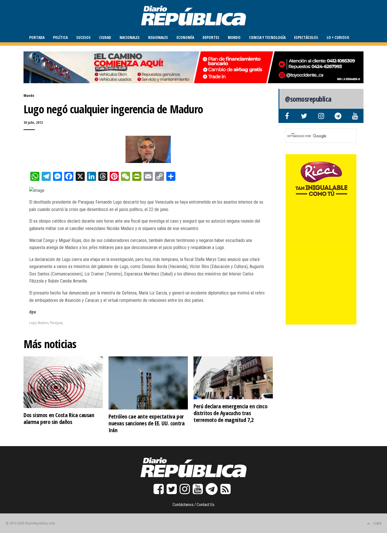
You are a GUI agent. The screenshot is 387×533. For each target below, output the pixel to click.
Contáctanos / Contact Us (193, 504)
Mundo (234, 37)
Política (60, 37)
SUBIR (377, 523)
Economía (185, 37)
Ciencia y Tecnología (267, 37)
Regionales (158, 37)
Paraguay (56, 323)
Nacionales (130, 37)
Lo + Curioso (338, 37)
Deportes (211, 37)
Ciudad (105, 37)
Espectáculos (306, 37)
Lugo (32, 323)
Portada (36, 37)
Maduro (43, 323)
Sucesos (83, 37)
